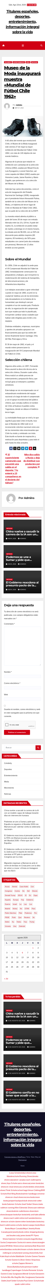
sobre (7, 922)
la (20, 904)
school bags (22, 1190)
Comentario (9, 624)
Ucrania (8, 926)
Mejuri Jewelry (29, 1229)
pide (20, 913)
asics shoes (22, 1183)
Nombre (8, 672)
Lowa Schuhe (15, 1173)
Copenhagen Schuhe (19, 1270)
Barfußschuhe (18, 1267)
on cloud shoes (12, 1187)
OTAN (27, 909)
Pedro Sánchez (10, 913)
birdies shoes (34, 1187)
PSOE (7, 917)
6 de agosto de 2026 (17, 1021)
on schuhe (14, 1253)
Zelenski (22, 926)
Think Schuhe (11, 1190)
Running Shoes (26, 1176)
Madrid (7, 909)
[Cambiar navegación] (22, 45)
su (13, 922)
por (35, 913)
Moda (28, 62)
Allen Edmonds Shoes (24, 1208)
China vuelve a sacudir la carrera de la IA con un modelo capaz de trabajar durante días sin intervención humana (21, 813)
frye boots (22, 1215)
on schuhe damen (13, 1222)
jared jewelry (13, 1232)
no (21, 909)
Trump (32, 922)
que (19, 917)
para (33, 909)
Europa (15, 900)
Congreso (8, 891)
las (25, 904)
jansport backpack (15, 1201)
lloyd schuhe (10, 1256)
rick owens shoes (30, 1242)
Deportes (8, 769)
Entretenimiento (18, 62)
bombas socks (11, 1249)
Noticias (34, 62)
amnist (14, 886)
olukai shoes (26, 1173)
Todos (19, 922)
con (32, 886)
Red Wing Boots (14, 1194)
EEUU (20, 895)
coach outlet (30, 1180)
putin (14, 917)
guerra (7, 904)
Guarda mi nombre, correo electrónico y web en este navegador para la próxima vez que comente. (22, 712)
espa (35, 895)
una (14, 926)
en (30, 895)
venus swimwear (26, 1246)
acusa (7, 886)
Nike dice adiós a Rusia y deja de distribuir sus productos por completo (31, 460)
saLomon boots (34, 1183)
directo (34, 891)
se (33, 917)
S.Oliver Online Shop (27, 1260)
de (23, 891)
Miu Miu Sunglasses (26, 1277)
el (25, 895)
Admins (19, 105)
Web (6, 695)
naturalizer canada (17, 1180)
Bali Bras (37, 1246)
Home (22, 1166)
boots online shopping (28, 1232)
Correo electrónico (12, 683)
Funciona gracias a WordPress (15, 1157)
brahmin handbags (29, 1194)
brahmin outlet (18, 1211)
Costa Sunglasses (14, 1274)
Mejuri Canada (16, 1229)
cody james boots (23, 1235)
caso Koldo (24, 886)
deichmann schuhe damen (28, 1249)
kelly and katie (32, 1215)
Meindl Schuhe (29, 1274)
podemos (28, 913)
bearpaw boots (12, 1215)
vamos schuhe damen (19, 1225)
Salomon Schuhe (14, 1204)
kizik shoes (28, 1201)
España (7, 900)
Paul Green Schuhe (32, 1281)
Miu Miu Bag (13, 1277)
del (28, 891)
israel (15, 904)
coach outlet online (16, 1218)
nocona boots (29, 1197)
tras (25, 922)
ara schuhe (23, 1187)
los (30, 904)
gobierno (29, 900)
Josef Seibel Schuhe (14, 1281)
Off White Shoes (12, 1246)
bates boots (36, 1222)
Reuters (27, 917)
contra (17, 891)
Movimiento (9, 788)
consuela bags (29, 1239)
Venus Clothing (34, 1190)
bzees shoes (29, 1211)
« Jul (6, 979)
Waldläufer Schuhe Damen (27, 1256)
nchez (15, 909)
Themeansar (22, 1160)
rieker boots (26, 1222)
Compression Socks (14, 1242)
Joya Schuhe (12, 1183)
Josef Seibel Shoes (30, 1204)
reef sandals (30, 1218)
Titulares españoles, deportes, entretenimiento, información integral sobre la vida (22, 21)
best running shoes (26, 1253)
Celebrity (8, 62)
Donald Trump (10, 895)
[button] (41, 45)
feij (22, 900)
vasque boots (34, 1225)
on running (9, 1208)
